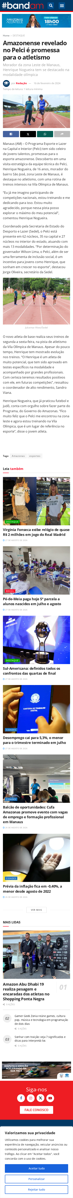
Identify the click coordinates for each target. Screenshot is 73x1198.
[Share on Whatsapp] (45, 134)
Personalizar (36, 1179)
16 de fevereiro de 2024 (47, 83)
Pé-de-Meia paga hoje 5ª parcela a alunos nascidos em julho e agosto (32, 601)
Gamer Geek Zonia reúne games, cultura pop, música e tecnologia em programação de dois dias (41, 1019)
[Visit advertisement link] (36, 21)
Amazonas (18, 456)
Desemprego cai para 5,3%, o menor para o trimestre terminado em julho (34, 740)
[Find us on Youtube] (50, 1098)
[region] (36, 1162)
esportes (34, 456)
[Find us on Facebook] (21, 1098)
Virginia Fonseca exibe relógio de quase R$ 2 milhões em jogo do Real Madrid (36, 532)
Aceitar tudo (37, 1168)
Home (6, 35)
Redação (21, 83)
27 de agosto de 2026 (16, 540)
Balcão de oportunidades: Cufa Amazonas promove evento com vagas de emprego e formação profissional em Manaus (35, 814)
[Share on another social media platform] (62, 134)
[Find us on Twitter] (40, 1098)
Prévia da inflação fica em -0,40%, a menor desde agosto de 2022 (32, 888)
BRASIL (10, 591)
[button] (50, 5)
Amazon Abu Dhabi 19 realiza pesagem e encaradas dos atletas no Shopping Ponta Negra (26, 991)
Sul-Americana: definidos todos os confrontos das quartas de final (31, 671)
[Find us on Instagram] (31, 1098)
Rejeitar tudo (36, 1189)
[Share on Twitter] (28, 134)
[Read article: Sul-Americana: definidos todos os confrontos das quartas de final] (36, 640)
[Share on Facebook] (11, 134)
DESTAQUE (19, 35)
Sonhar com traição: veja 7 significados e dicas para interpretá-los (40, 1039)
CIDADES (11, 729)
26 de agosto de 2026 (16, 827)
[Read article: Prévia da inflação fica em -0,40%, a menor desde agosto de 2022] (36, 858)
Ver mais (36, 909)
